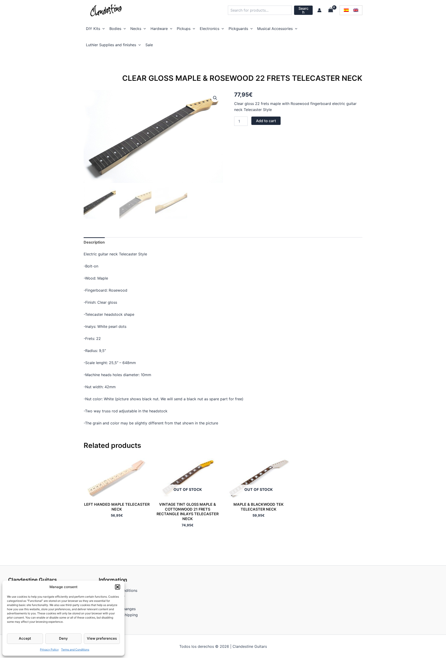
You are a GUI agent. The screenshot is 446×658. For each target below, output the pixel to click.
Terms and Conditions (75, 649)
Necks (135, 28)
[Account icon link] (319, 10)
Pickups (183, 28)
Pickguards (238, 28)
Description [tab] (94, 242)
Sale (149, 44)
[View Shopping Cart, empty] (330, 10)
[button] (117, 587)
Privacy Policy (49, 649)
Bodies (115, 28)
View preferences (102, 638)
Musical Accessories (275, 28)
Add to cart (266, 120)
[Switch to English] (356, 10)
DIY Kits (93, 28)
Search (303, 10)
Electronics (209, 28)
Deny (63, 638)
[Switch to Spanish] (346, 10)
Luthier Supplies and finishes (111, 44)
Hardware (159, 28)
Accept (25, 638)
